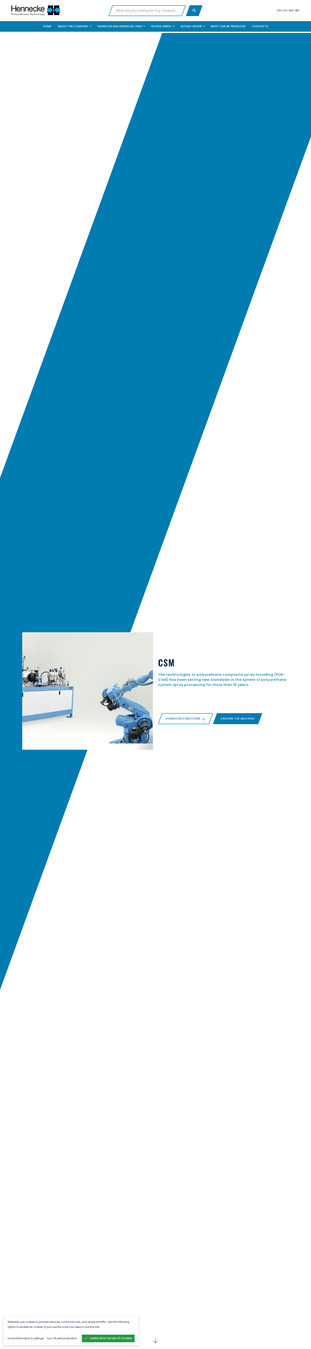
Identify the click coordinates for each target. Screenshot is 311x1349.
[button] (74, 26)
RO (297, 10)
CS (279, 10)
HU (291, 10)
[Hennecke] (58, 10)
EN (285, 10)
